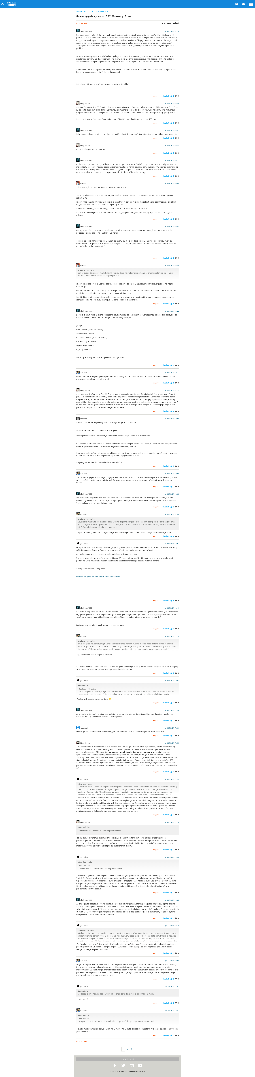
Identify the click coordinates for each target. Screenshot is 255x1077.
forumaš (84, 728)
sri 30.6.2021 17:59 (172, 743)
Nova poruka (81, 23)
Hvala (166, 96)
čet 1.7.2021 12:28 (172, 961)
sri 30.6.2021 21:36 (172, 900)
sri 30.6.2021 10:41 (172, 544)
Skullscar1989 (86, 31)
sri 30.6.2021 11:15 (172, 608)
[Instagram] (132, 1065)
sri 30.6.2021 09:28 (172, 227)
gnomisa (84, 544)
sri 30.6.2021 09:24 (172, 184)
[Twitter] (123, 1065)
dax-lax (83, 373)
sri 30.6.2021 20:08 (172, 857)
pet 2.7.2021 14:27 (172, 1011)
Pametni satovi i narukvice (92, 11)
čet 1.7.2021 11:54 (172, 926)
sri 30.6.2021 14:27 (172, 681)
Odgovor (156, 96)
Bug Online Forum (11, 4)
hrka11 (83, 184)
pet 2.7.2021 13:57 (172, 986)
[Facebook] (115, 1065)
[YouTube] (140, 1065)
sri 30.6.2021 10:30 (172, 494)
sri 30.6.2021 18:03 (172, 779)
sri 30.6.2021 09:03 (172, 146)
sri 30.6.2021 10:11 (172, 373)
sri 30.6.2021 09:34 (172, 266)
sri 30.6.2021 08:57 (172, 131)
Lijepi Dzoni (85, 104)
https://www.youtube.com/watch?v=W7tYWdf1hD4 (98, 576)
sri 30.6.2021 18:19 (172, 822)
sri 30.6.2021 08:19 (172, 31)
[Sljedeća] (132, 1049)
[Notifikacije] (236, 4)
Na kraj (176, 23)
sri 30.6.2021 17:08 (172, 710)
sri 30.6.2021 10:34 (172, 514)
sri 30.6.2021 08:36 (172, 104)
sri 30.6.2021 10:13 (172, 390)
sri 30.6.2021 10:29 (172, 419)
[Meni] (251, 4)
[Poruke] (243, 4)
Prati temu (166, 23)
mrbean (83, 419)
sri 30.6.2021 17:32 (172, 728)
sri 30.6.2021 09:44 (172, 311)
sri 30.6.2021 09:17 (172, 161)
